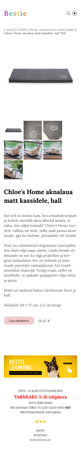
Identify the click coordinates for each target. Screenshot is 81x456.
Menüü (74, 13)
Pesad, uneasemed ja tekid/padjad (52, 29)
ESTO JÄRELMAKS (40, 403)
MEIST (40, 430)
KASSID (22, 29)
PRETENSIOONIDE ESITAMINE (40, 412)
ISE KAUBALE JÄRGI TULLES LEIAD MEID (37, 407)
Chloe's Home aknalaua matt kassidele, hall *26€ (35, 33)
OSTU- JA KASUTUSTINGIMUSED (40, 391)
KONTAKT (40, 435)
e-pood (8, 29)
